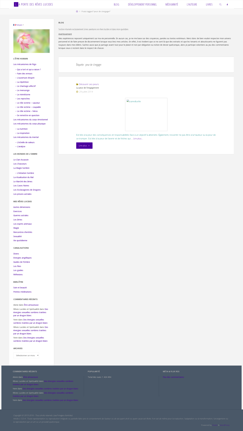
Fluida (214, 425)
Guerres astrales (20, 215)
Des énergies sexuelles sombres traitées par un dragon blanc (30, 312)
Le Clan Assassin (21, 159)
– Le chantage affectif (25, 86)
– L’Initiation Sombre (24, 173)
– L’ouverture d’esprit (24, 78)
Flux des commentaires (173, 377)
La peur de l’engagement (87, 88)
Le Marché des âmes (22, 181)
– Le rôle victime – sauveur (27, 103)
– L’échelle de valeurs (25, 142)
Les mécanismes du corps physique (29, 123)
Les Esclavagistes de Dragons (27, 190)
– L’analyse (20, 146)
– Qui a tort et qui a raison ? (28, 69)
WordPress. (225, 425)
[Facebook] (227, 4)
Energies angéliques (22, 258)
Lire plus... (138, 138)
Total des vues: (95, 377)
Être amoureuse (31, 305)
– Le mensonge (22, 90)
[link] (220, 4)
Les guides (18, 270)
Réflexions (18, 274)
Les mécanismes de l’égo (24, 64)
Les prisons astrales (22, 194)
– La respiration (22, 133)
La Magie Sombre (21, 168)
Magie (16, 228)
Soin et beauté (20, 287)
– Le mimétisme (22, 94)
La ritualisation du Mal (23, 177)
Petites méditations (22, 292)
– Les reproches (22, 98)
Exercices (17, 211)
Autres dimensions (21, 207)
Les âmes (17, 219)
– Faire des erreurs (23, 73)
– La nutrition (21, 129)
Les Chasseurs (20, 164)
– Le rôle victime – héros (26, 111)
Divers (16, 253)
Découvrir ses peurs (89, 84)
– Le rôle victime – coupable (28, 107)
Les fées (17, 266)
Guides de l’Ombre (21, 262)
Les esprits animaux (22, 224)
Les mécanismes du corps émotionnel (30, 119)
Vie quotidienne (20, 240)
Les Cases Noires (21, 185)
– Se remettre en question (27, 115)
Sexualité (17, 236)
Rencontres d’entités (22, 232)
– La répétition (22, 82)
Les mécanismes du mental (26, 137)
